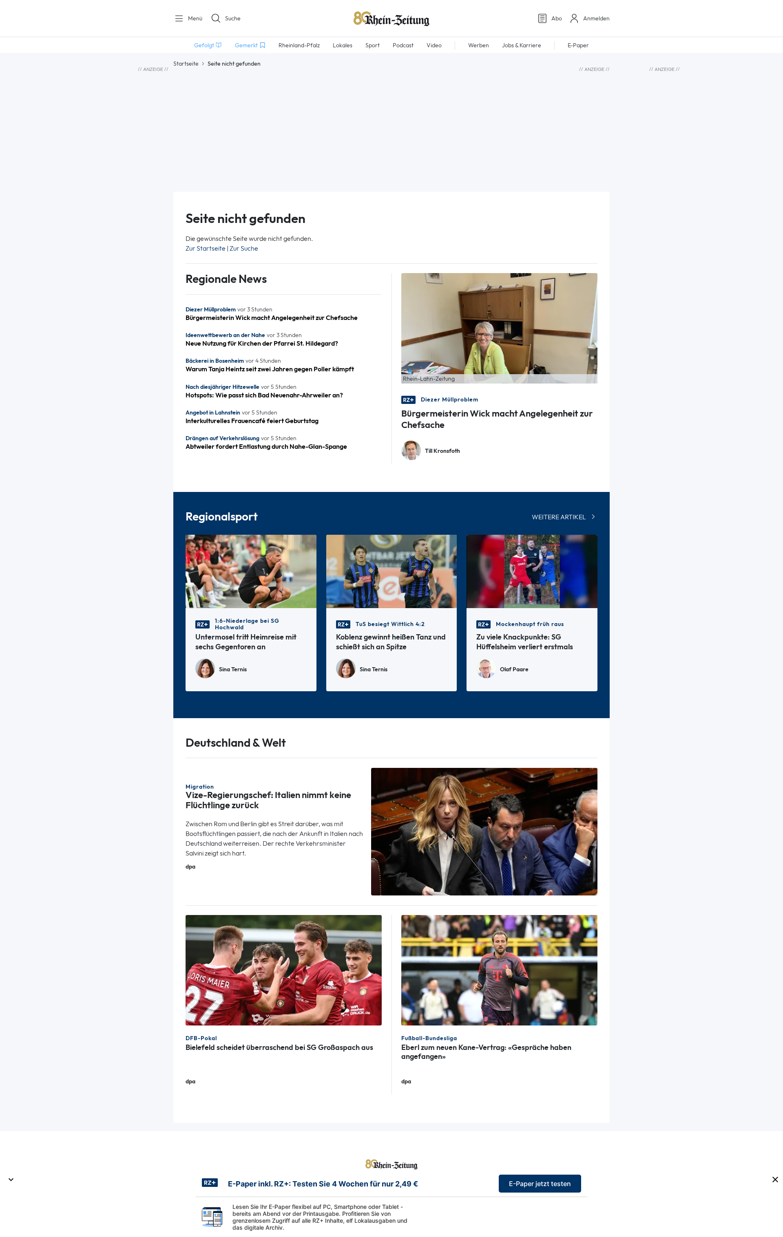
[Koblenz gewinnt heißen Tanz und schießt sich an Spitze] (391, 571)
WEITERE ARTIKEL (559, 517)
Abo (556, 18)
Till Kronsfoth (442, 451)
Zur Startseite (206, 248)
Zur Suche (244, 248)
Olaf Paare (514, 669)
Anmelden (596, 18)
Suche (233, 18)
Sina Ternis (233, 669)
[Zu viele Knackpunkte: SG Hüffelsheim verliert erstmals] (532, 571)
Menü (194, 18)
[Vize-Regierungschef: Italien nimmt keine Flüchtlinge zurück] (484, 831)
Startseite (186, 63)
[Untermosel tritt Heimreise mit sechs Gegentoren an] (251, 571)
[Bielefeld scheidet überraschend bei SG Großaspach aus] (284, 969)
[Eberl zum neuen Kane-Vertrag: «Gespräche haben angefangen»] (499, 969)
